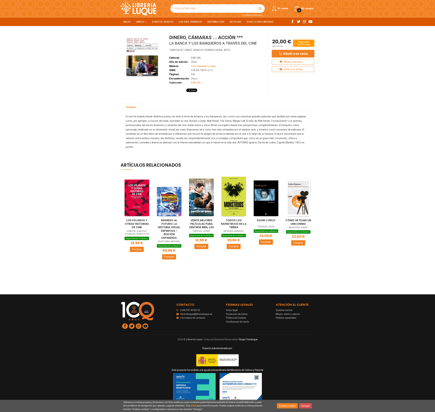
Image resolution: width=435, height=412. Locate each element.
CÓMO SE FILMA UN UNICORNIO (298, 222)
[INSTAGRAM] (304, 21)
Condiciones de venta (237, 321)
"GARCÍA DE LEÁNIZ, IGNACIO (186, 50)
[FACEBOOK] (292, 21)
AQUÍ (193, 405)
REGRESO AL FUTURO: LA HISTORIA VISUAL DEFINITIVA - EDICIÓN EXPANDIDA (169, 229)
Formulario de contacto (192, 317)
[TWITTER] (298, 21)
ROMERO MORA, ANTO (217, 50)
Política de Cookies (236, 317)
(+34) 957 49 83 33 (190, 310)
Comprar (137, 249)
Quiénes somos (284, 310)
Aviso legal (232, 310)
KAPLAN (196, 57)
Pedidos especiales (286, 317)
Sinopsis (131, 107)
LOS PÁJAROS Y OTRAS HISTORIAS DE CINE (137, 223)
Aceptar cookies (287, 406)
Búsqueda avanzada (252, 15)
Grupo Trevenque (248, 339)
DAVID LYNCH (266, 220)
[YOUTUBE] (310, 21)
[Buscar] (260, 8)
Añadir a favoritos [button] (293, 62)
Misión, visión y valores (288, 314)
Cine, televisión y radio (203, 66)
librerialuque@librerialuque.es (196, 314)
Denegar (305, 406)
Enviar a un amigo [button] (292, 69)
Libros (140, 21)
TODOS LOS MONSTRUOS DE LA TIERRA (233, 223)
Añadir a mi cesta (295, 53)
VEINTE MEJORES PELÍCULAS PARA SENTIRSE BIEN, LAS (201, 223)
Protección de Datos (237, 314)
